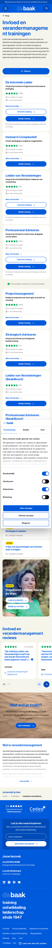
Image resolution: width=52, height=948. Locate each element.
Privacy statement (19, 929)
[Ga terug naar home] (26, 8)
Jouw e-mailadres (15, 837)
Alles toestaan (26, 508)
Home (5, 796)
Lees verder (24, 781)
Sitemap (6, 938)
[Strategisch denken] (26, 531)
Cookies (6, 929)
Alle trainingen (24, 725)
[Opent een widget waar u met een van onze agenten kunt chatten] (32, 943)
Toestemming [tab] (9, 430)
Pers (14, 938)
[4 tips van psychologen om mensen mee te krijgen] (26, 548)
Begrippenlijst (36, 933)
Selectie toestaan (26, 516)
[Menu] (6, 8)
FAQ (21, 938)
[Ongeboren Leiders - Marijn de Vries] (26, 587)
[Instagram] (9, 882)
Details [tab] (26, 430)
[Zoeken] (46, 8)
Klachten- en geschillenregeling (15, 933)
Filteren (27, 71)
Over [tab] (43, 430)
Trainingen (15, 796)
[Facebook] (14, 882)
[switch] (45, 481)
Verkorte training (24, 112)
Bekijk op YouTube (16, 606)
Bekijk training (24, 119)
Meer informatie (12, 106)
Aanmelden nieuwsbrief (24, 844)
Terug (7, 16)
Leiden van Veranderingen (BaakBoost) (17, 673)
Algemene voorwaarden (38, 929)
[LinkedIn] (4, 882)
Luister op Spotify (15, 600)
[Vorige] (39, 684)
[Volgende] (46, 684)
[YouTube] (19, 882)
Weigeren (26, 523)
